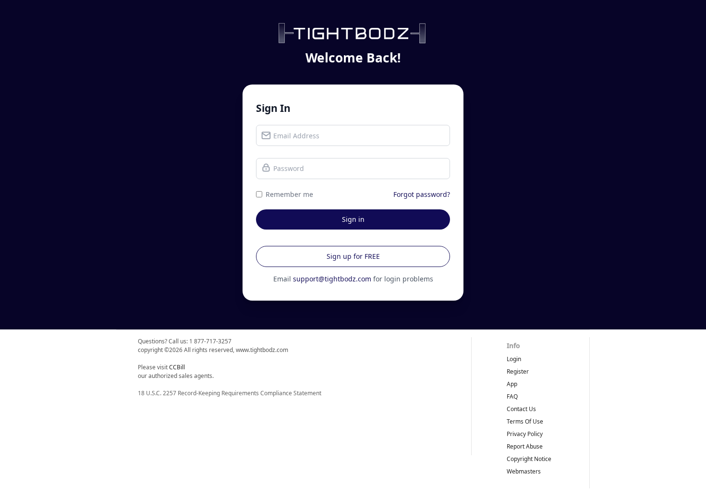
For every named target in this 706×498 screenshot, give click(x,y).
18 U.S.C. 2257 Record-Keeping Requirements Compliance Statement (229, 393)
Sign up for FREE (353, 256)
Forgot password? (421, 194)
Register (518, 371)
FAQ (512, 396)
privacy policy (525, 434)
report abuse (525, 446)
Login (514, 359)
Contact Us (521, 409)
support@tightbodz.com (332, 278)
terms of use (525, 421)
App (512, 384)
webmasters (524, 471)
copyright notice (529, 459)
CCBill (177, 367)
